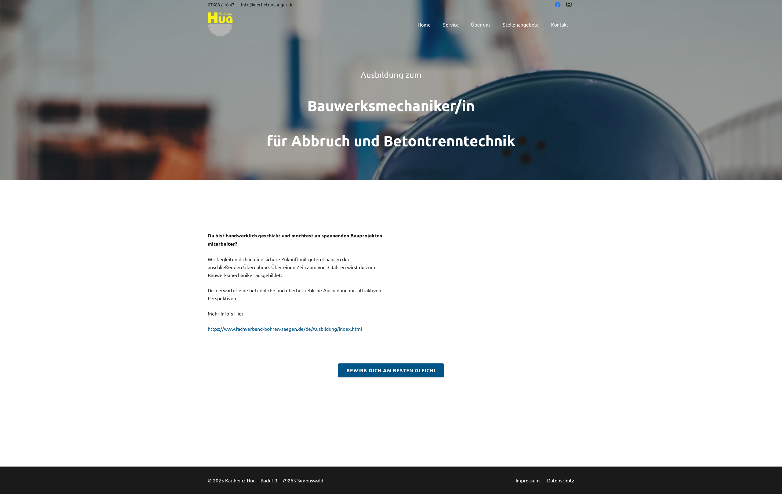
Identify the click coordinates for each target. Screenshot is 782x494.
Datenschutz (560, 480)
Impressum (528, 480)
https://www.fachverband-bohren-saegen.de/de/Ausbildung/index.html (285, 329)
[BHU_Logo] (220, 24)
